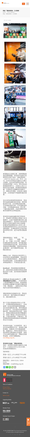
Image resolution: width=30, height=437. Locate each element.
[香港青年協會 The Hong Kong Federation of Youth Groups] (8, 4)
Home (4, 12)
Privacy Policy (6, 387)
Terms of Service (7, 388)
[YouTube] (13, 434)
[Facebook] (10, 434)
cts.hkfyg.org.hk (8, 338)
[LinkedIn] (15, 434)
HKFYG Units (6, 395)
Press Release (10, 12)
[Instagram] (17, 434)
